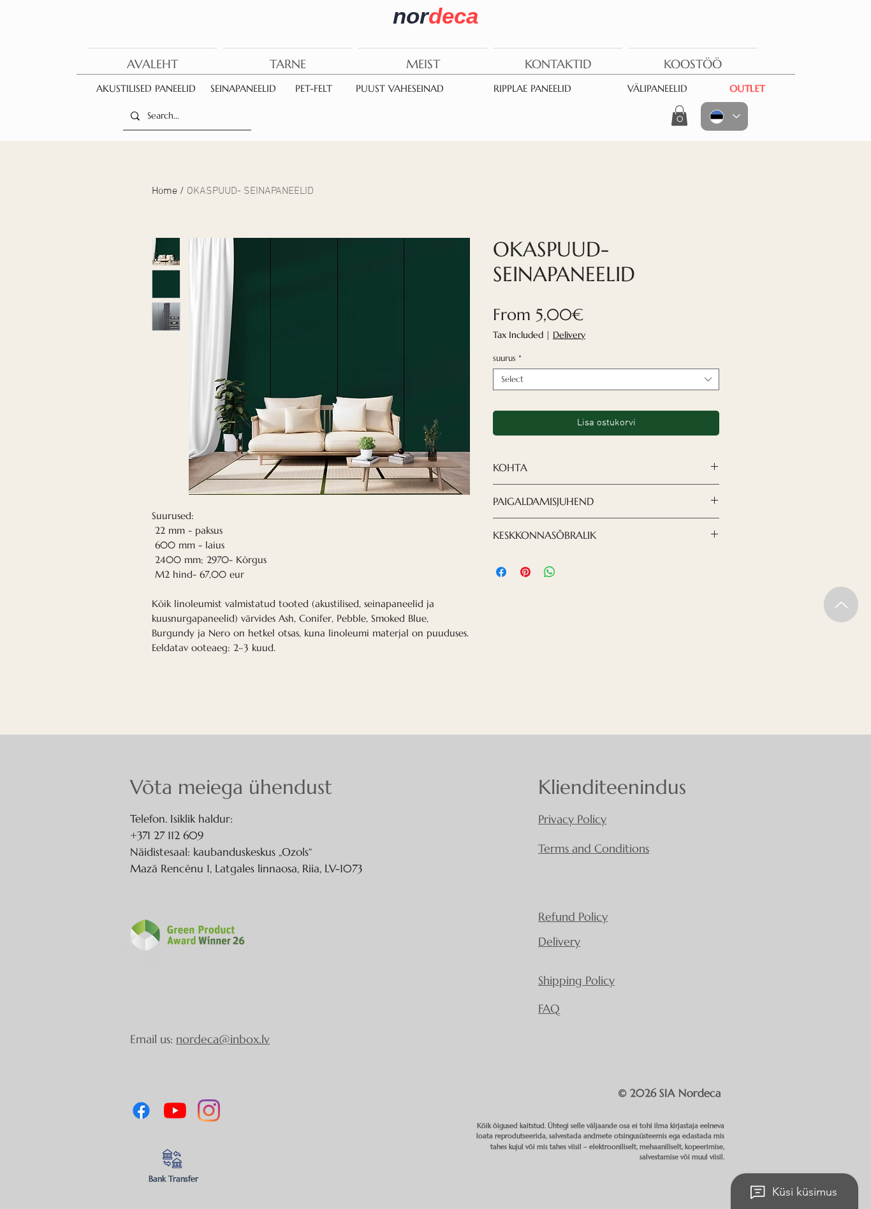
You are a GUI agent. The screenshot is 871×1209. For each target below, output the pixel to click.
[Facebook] (141, 1110)
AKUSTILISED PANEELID (146, 88)
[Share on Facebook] (501, 572)
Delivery (569, 335)
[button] (679, 115)
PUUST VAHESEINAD (400, 88)
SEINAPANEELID (243, 88)
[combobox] (606, 379)
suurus (507, 358)
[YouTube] (175, 1110)
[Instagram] (209, 1110)
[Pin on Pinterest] (525, 572)
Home (164, 191)
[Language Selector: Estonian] (724, 116)
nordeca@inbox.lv (223, 1039)
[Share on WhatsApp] (549, 572)
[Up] (841, 604)
